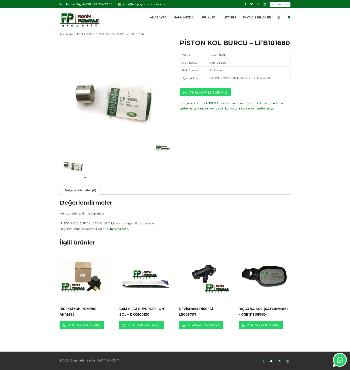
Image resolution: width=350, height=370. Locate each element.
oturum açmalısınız (115, 229)
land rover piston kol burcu (251, 103)
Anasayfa (158, 17)
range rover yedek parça (256, 108)
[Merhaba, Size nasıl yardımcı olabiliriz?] (340, 360)
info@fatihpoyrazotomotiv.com (144, 4)
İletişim (229, 17)
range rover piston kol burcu (218, 108)
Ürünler (208, 17)
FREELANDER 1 (85, 34)
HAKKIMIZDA (184, 17)
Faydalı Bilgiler (257, 17)
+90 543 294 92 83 (88, 4)
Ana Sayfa (66, 34)
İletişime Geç (280, 4)
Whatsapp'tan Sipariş (207, 92)
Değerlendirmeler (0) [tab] (80, 190)
